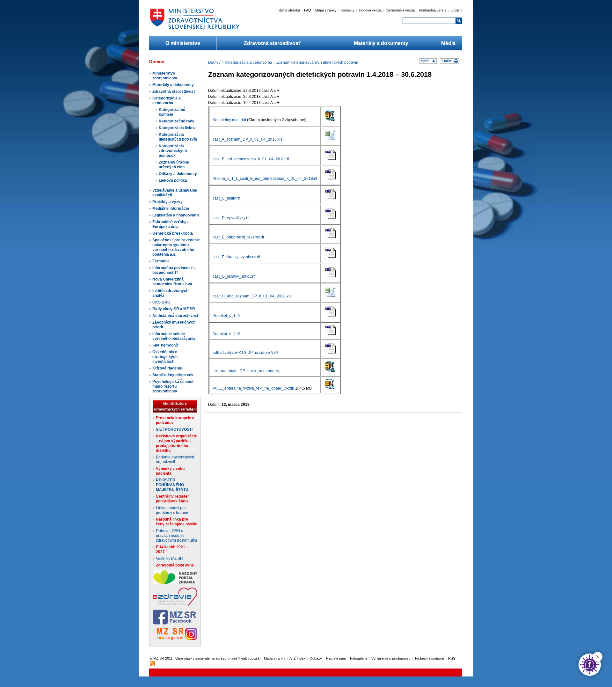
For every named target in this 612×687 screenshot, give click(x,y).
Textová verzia (370, 10)
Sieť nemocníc (165, 345)
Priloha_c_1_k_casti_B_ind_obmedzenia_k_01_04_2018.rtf (265, 178)
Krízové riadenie (167, 368)
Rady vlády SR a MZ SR (173, 309)
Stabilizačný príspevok (172, 375)
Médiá (448, 43)
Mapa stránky (326, 10)
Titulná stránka (288, 10)
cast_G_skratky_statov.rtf (234, 276)
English (456, 10)
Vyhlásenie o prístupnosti (390, 658)
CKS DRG (161, 302)
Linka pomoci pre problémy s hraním (172, 510)
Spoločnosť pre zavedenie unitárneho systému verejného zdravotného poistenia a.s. (176, 247)
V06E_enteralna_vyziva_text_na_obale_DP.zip (253, 388)
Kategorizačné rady (176, 121)
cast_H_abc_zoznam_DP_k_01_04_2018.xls (252, 296)
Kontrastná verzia (432, 10)
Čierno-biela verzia (400, 10)
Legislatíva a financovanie (176, 215)
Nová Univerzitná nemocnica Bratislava (172, 281)
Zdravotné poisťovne (175, 565)
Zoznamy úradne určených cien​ (174, 164)
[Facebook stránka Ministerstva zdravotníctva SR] (175, 623)
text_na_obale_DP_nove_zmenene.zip (246, 371)
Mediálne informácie (170, 208)
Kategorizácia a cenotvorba (166, 100)
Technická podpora (429, 658)
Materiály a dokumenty (381, 43)
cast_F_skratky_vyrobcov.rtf (236, 257)
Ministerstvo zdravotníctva (164, 75)
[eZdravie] (175, 605)
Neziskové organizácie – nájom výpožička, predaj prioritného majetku (176, 443)
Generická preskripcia (172, 233)
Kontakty (347, 10)
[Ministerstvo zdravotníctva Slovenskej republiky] (194, 30)
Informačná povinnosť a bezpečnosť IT (174, 270)
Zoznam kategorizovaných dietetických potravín (317, 62)
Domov (214, 62)
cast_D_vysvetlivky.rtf (231, 218)
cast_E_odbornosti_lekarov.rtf (238, 237)
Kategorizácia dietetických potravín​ (178, 137)
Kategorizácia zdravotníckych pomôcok (173, 151)
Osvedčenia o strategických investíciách (165, 357)
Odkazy (316, 658)
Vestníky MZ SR (169, 558)
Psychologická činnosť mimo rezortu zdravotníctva (173, 386)
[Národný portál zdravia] (175, 583)
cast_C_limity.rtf (226, 198)
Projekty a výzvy (167, 202)
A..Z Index (297, 658)
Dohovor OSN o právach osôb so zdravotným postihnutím (176, 536)
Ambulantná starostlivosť (175, 315)
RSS (451, 658)
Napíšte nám (336, 658)
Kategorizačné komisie (172, 112)
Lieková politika (173, 180)
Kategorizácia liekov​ (177, 128)
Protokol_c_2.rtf (226, 334)
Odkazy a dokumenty (178, 174)
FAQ (307, 10)
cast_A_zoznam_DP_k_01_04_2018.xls (247, 139)
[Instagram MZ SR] (175, 638)
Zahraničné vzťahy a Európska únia (171, 224)
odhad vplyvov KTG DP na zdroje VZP (245, 352)
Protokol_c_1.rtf (226, 315)
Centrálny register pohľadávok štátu (172, 498)
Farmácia (161, 261)
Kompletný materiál (229, 120)
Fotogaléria (358, 658)
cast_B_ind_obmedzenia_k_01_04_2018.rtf (251, 159)
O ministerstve (182, 43)
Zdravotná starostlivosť (272, 43)
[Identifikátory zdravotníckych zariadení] (175, 411)
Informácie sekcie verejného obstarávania (173, 336)
